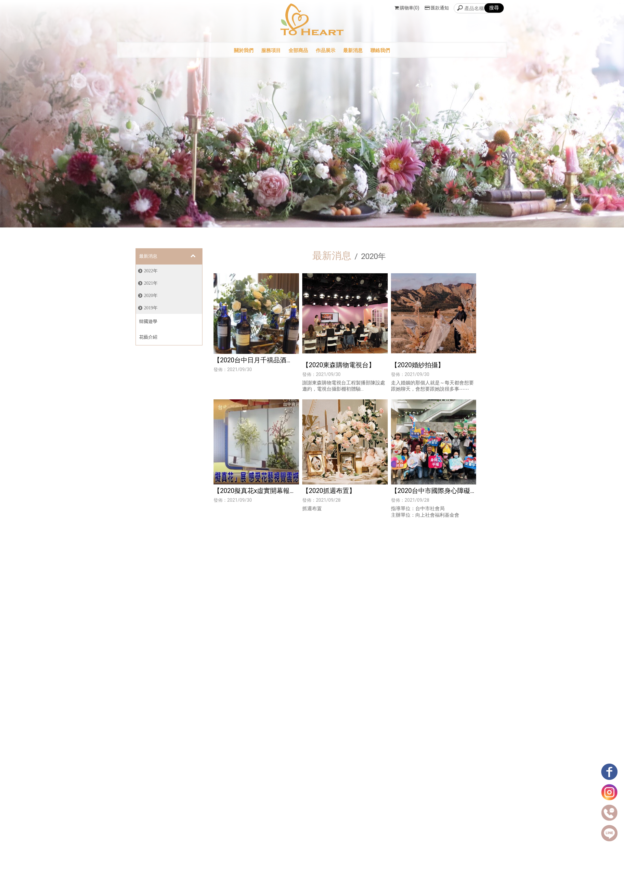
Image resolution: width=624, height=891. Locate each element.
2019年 (151, 307)
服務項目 (271, 50)
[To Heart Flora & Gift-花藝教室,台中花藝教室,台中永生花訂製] (312, 20)
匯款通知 (440, 7)
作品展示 (325, 50)
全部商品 (298, 50)
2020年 (151, 295)
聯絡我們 (380, 50)
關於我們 (244, 50)
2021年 (151, 283)
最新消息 (353, 50)
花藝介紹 (148, 337)
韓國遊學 (148, 321)
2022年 (151, 270)
